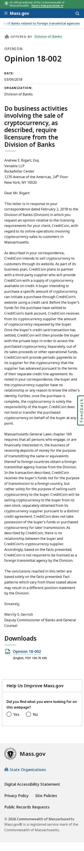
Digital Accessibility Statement (32, 784)
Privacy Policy (16, 795)
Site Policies (46, 795)
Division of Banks (48, 36)
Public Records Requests (27, 807)
